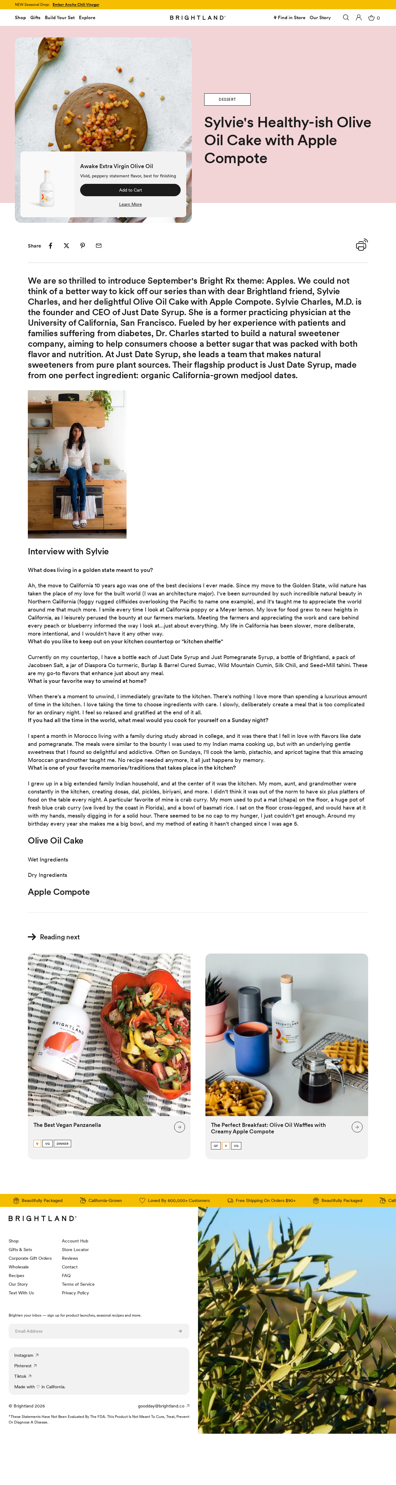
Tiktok (20, 1376)
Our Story (320, 17)
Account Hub (75, 1240)
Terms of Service (78, 1284)
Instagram (23, 1355)
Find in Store (291, 17)
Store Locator (75, 1249)
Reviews (70, 1258)
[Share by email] (99, 245)
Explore (87, 17)
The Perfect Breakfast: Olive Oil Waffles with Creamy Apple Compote (268, 1128)
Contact (70, 1266)
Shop (20, 17)
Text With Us (21, 1292)
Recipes (16, 1275)
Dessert (227, 99)
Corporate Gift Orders (30, 1258)
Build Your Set (60, 17)
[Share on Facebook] (50, 245)
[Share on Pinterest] (82, 245)
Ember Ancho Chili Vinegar (76, 4)
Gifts (35, 17)
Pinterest (23, 1365)
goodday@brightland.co (161, 1405)
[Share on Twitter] (66, 245)
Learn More (130, 204)
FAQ (66, 1275)
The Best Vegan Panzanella (67, 1125)
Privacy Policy (75, 1292)
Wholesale (19, 1266)
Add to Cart (130, 190)
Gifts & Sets (20, 1249)
